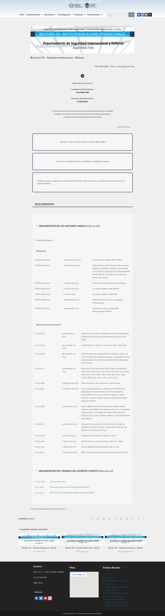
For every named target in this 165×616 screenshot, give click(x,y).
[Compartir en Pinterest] (103, 519)
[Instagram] (150, 14)
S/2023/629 (40, 354)
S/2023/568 (40, 406)
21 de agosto (110, 578)
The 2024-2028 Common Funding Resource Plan (69, 487)
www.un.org (93, 226)
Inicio (22, 15)
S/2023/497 (39, 441)
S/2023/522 (39, 424)
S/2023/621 (39, 368)
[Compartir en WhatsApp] (144, 519)
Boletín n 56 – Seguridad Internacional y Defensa (126, 548)
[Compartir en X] (92, 519)
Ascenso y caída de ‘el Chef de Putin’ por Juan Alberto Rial (83, 142)
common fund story (58, 482)
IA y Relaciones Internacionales (117, 593)
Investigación (64, 15)
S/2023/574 (39, 389)
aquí (128, 127)
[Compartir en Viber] (115, 519)
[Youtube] (146, 14)
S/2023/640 (40, 345)
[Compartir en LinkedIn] (109, 519)
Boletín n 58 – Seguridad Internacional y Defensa (82, 548)
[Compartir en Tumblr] (132, 519)
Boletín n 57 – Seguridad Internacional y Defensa (39, 548)
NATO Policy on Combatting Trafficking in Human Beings (72, 493)
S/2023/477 (39, 452)
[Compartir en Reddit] (126, 519)
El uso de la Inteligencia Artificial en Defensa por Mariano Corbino (83, 161)
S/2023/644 (40, 334)
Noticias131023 (59, 509)
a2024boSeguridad (46, 509)
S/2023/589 (39, 383)
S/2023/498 (40, 436)
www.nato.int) (106, 471)
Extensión (79, 15)
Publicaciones (93, 15)
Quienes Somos (33, 15)
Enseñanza (49, 15)
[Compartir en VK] (120, 519)
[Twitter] (142, 14)
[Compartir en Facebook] (97, 519)
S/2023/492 (39, 447)
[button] (34, 14)
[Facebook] (139, 14)
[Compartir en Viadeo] (138, 519)
